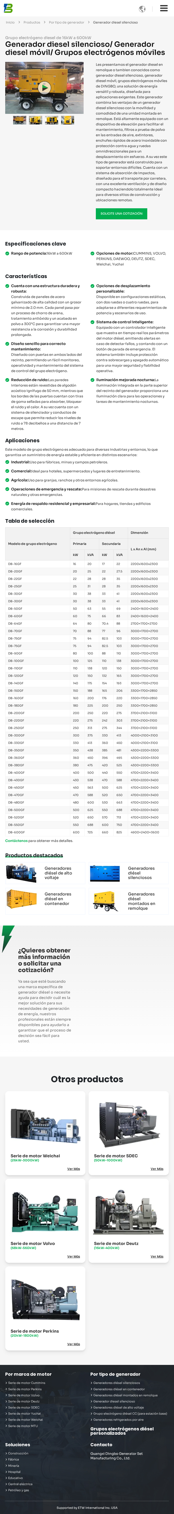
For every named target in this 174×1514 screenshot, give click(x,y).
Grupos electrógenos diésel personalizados (122, 1431)
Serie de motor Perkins (35, 1333)
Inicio (10, 22)
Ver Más (73, 1169)
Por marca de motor (28, 1374)
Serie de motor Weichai (35, 1157)
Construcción (18, 1453)
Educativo (15, 1478)
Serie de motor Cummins (26, 1383)
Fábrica (13, 1459)
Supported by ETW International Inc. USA (87, 1508)
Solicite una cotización (122, 214)
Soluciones (17, 1445)
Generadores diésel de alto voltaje (58, 873)
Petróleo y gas (18, 1490)
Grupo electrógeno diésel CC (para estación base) (130, 1414)
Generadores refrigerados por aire (118, 1420)
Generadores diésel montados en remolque (141, 901)
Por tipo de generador (66, 22)
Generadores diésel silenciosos (141, 873)
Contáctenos (16, 841)
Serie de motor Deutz (116, 1245)
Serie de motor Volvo (33, 1245)
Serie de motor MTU (23, 1426)
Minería (13, 1466)
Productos (32, 22)
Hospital (14, 1472)
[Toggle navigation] (163, 8)
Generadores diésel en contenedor (58, 899)
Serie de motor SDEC (116, 1157)
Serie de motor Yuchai (24, 1414)
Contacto (101, 1445)
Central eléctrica (20, 1484)
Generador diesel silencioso (114, 1401)
